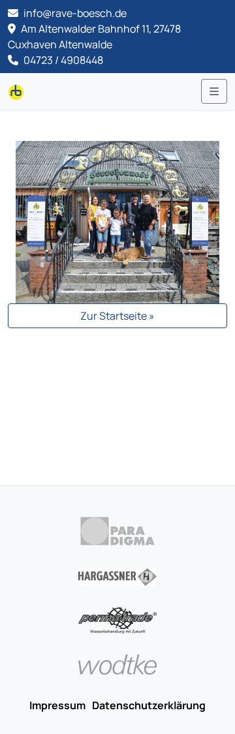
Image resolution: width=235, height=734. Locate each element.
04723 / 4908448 (62, 60)
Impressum (57, 705)
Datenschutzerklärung (149, 705)
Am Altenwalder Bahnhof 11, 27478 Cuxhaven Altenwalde (94, 37)
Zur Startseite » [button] (117, 316)
